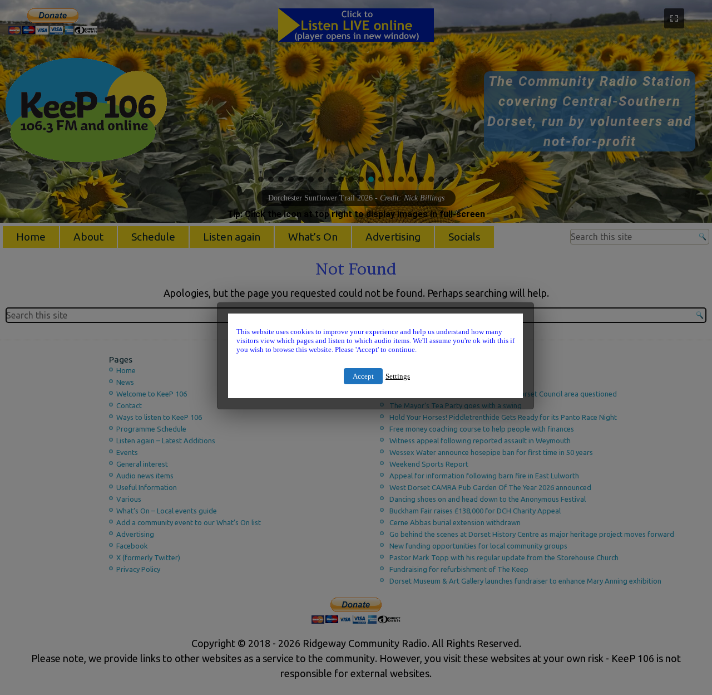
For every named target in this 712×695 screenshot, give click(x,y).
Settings (397, 376)
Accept (363, 376)
